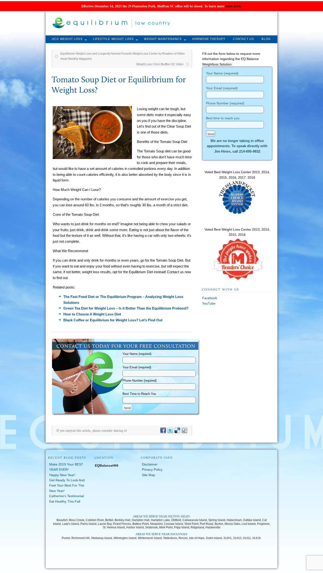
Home (130, 560)
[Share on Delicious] (177, 430)
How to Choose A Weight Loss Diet (92, 314)
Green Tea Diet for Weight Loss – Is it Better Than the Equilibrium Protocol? (125, 308)
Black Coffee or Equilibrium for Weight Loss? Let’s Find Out (112, 320)
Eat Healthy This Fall (64, 501)
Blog (266, 39)
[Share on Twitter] (170, 430)
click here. (233, 6)
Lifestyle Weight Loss (113, 39)
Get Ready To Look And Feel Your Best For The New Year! (67, 485)
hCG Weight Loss (67, 39)
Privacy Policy (152, 469)
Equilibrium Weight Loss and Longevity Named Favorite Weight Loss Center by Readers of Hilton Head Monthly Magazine (122, 56)
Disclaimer (149, 464)
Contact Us (243, 39)
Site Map (148, 475)
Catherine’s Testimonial (66, 496)
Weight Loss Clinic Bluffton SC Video (159, 64)
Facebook (209, 298)
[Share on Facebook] (163, 430)
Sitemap (188, 560)
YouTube (208, 303)
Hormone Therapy (209, 39)
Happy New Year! (62, 475)
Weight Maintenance (163, 39)
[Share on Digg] (184, 430)
